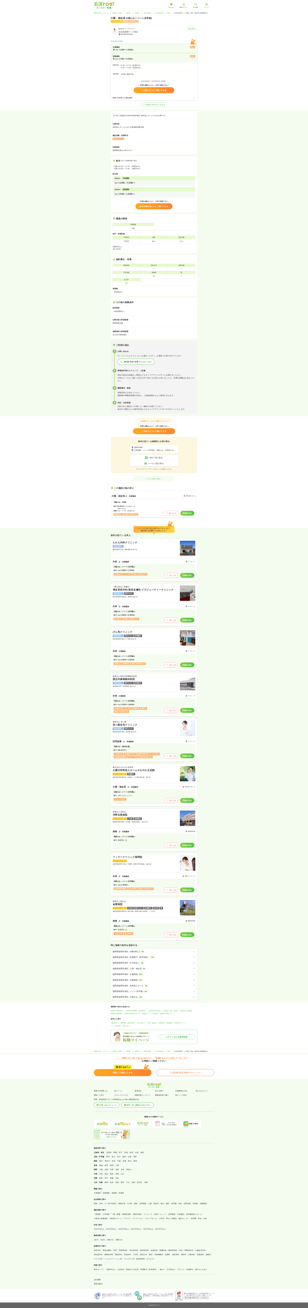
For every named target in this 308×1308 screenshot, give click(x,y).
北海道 (108, 1152)
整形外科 (118, 1254)
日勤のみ (126, 1026)
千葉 (119, 1161)
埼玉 (113, 1161)
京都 (106, 1169)
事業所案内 (98, 1284)
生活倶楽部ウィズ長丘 (163, 13)
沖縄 (146, 1182)
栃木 (130, 1161)
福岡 (106, 1182)
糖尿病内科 (172, 1250)
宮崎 (133, 1182)
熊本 (122, 1182)
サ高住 (161, 1218)
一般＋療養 (116, 1214)
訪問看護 (142, 1203)
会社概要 (97, 1280)
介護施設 (180, 1214)
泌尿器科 (175, 1254)
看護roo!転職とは (101, 1091)
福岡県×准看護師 (116, 1013)
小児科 (135, 1254)
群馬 (135, 1161)
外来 (101, 1203)
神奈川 (107, 1161)
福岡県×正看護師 (186, 1011)
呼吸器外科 (189, 1250)
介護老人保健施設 (101, 1218)
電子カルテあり (201, 1269)
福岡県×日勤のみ (166, 1013)
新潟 (108, 1157)
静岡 (112, 1165)
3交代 (102, 1240)
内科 (115, 1250)
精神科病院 (137, 1214)
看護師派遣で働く (162, 1095)
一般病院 (97, 1214)
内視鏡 (195, 1203)
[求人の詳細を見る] (154, 560)
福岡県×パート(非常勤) (150, 1013)
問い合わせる (123, 356)
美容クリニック (160, 1214)
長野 (135, 1157)
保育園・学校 (176, 1203)
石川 (119, 1157)
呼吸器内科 (123, 1250)
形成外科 (127, 1254)
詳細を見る (187, 513)
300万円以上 (99, 1229)
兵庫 (112, 1169)
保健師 (114, 1193)
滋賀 (117, 1169)
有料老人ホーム (179, 1023)
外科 (181, 1250)
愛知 (101, 1165)
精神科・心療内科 (188, 1254)
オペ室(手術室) (110, 1203)
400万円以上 (111, 1229)
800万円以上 (160, 1229)
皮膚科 (167, 1254)
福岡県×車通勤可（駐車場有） (136, 1011)
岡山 (106, 1174)
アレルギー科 (129, 1259)
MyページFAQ (180, 1095)
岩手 (120, 1152)
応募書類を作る (181, 1091)
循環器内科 (144, 1250)
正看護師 (161, 1023)
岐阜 (106, 1165)
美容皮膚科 (107, 1250)
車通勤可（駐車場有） (128, 1023)
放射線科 (200, 1254)
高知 (117, 1178)
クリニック (148, 1214)
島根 (117, 1174)
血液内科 (154, 1250)
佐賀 (111, 1182)
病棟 (95, 1203)
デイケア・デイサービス (133, 1218)
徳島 (101, 1178)
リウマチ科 (98, 1259)
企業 (205, 1218)
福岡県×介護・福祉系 (171, 1011)
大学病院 (106, 1214)
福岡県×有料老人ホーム (132, 1013)
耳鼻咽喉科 (158, 1254)
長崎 (117, 1182)
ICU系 (129, 1203)
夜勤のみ (119, 1240)
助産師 (121, 1193)
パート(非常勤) (116, 1026)
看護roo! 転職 (117, 13)
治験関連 (203, 1203)
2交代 (96, 1240)
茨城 (124, 1161)
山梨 (129, 1157)
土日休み (120, 1269)
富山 (113, 1157)
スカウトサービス (121, 1095)
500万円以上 (124, 1229)
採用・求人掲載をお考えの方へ (139, 1105)
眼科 (150, 1254)
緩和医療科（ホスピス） (145, 1259)
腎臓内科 (163, 1250)
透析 (136, 1203)
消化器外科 (98, 1254)
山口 (122, 1174)
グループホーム (151, 1218)
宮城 (126, 1152)
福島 (142, 1152)
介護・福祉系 (151, 1023)
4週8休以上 (115, 1023)
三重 (117, 1165)
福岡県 (128, 13)
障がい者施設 (171, 1218)
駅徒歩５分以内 (132, 1269)
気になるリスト (202, 1091)
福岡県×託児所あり (155, 1011)
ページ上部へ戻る (153, 479)
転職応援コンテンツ (142, 1095)
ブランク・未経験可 (185, 1269)
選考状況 (138, 1091)
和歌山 (129, 1169)
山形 (136, 1152)
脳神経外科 (108, 1254)
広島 (101, 1174)
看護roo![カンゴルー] (101, 13)
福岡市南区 (147, 13)
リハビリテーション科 (113, 1259)
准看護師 (169, 1023)
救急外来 (121, 1203)
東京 (101, 1161)
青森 (115, 1152)
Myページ (118, 1091)
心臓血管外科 (200, 1250)
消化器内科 (133, 1250)
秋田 (131, 1152)
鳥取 (112, 1174)
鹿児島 (139, 1182)
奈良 (122, 1169)
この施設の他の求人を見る (154, 104)
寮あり (162, 1269)
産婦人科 (143, 1254)
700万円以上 (148, 1229)
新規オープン (99, 1269)
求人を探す (159, 1091)
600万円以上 (136, 1229)
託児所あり (141, 1023)
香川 (106, 1178)
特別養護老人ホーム (194, 1214)
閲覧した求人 (99, 1095)
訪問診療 (187, 1203)
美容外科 (97, 1250)
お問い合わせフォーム (108, 1105)
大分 (128, 1182)
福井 (124, 1157)
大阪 (101, 1169)
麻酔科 (208, 1254)
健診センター (184, 1218)
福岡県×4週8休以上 (117, 1011)
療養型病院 (126, 1214)
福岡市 (137, 13)
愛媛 (112, 1178)
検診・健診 (165, 1203)
